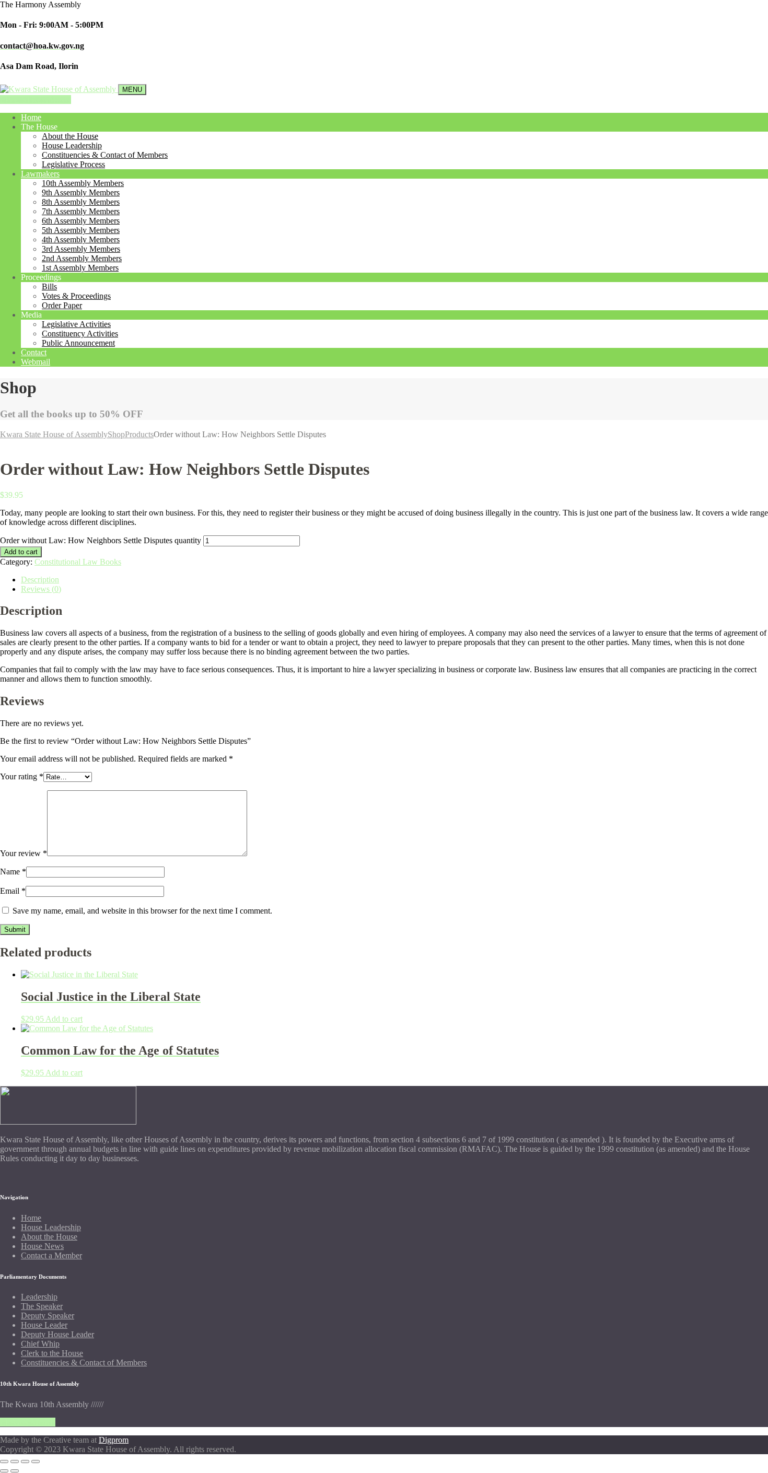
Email (13, 890)
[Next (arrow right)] (14, 1470)
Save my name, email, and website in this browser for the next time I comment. (142, 910)
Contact (33, 352)
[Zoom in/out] (4, 1461)
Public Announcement (78, 342)
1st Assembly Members (80, 267)
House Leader (44, 1324)
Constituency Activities (80, 333)
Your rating (21, 776)
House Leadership (72, 145)
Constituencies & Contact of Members (105, 154)
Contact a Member (51, 1255)
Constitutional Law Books (77, 561)
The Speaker (42, 1306)
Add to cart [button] (64, 1018)
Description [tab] (40, 579)
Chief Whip (40, 1343)
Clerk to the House (52, 1353)
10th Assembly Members (83, 183)
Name (13, 871)
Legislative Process (73, 164)
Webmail (35, 361)
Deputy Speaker (47, 1315)
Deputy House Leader (57, 1334)
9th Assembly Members (81, 192)
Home (31, 117)
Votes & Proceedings (76, 295)
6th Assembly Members (81, 220)
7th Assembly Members (81, 211)
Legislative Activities (76, 324)
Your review (23, 853)
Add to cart (21, 552)
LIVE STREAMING (35, 99)
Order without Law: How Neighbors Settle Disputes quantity (100, 540)
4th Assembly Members (81, 239)
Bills (49, 286)
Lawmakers (40, 173)
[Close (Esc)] (35, 1461)
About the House (70, 136)
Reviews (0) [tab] (41, 588)
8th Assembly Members (81, 201)
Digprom (114, 1439)
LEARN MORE (27, 1422)
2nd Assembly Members (82, 258)
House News (42, 1246)
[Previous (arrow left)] (4, 1470)
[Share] (25, 1461)
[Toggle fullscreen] (14, 1461)
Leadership (39, 1296)
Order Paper (62, 305)
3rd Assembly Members (81, 248)
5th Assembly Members (81, 230)
